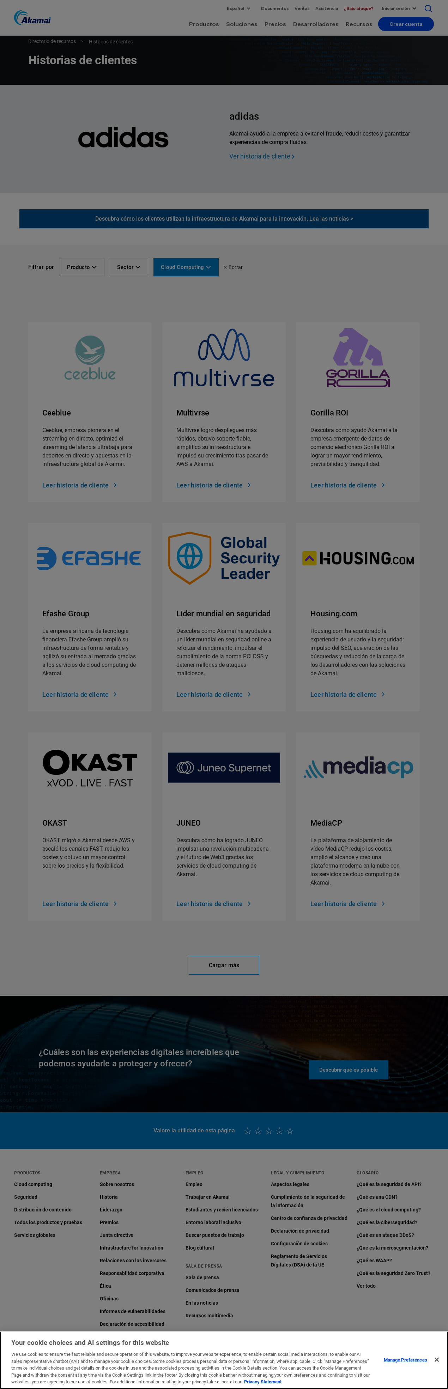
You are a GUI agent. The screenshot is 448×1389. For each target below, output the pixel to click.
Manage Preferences (405, 1359)
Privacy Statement (262, 1381)
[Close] (436, 1359)
